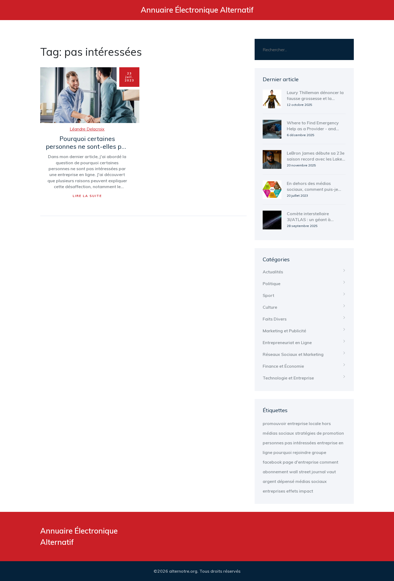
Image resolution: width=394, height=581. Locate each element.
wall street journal (307, 471)
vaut (331, 471)
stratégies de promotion (319, 433)
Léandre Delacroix (87, 129)
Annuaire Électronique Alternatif (197, 9)
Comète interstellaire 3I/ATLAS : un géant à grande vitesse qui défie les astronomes (314, 217)
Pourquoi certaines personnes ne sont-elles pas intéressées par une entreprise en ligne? (87, 143)
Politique (271, 283)
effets (292, 491)
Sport (268, 295)
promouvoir (274, 423)
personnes (273, 442)
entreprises (274, 491)
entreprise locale (304, 423)
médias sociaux (311, 481)
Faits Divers (275, 319)
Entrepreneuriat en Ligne (287, 342)
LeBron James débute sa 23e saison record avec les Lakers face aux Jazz (316, 156)
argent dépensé (278, 481)
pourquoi (282, 452)
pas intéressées (300, 442)
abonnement (275, 471)
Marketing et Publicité (284, 330)
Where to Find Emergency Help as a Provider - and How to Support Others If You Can (313, 126)
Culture (270, 307)
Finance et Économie (283, 366)
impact (306, 491)
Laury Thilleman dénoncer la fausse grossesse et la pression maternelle (315, 96)
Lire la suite (87, 196)
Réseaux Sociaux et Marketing (293, 354)
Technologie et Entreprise (288, 378)
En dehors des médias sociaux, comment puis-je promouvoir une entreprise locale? (313, 186)
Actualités (273, 271)
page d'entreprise (300, 462)
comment (328, 462)
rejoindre (302, 452)
